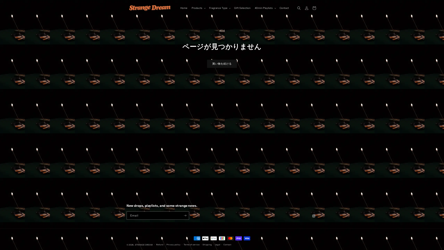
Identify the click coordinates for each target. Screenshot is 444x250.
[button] (198, 8)
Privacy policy (173, 244)
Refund (159, 244)
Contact (227, 244)
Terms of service (192, 244)
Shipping (207, 244)
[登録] (185, 215)
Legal (217, 244)
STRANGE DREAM (144, 245)
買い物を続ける (222, 63)
